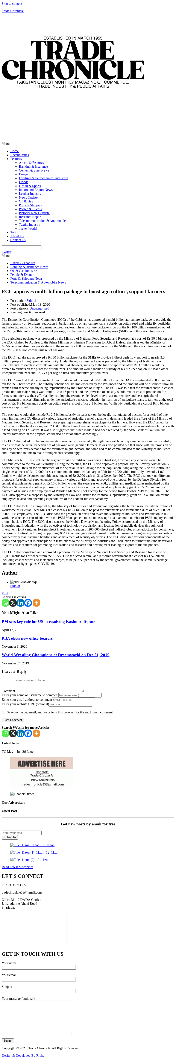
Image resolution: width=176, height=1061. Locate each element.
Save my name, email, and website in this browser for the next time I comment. (60, 712)
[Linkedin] (20, 603)
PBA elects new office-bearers (27, 638)
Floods (23, 182)
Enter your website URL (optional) (25, 704)
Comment (8, 691)
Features (16, 159)
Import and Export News (36, 190)
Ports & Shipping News (26, 278)
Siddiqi (31, 300)
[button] (88, 144)
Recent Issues (19, 155)
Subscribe (10, 837)
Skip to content (12, 3)
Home (14, 151)
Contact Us (18, 240)
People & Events (30, 209)
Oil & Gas (26, 201)
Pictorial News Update (34, 213)
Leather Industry (30, 193)
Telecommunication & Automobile (42, 220)
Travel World (28, 228)
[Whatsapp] (5, 603)
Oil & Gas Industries (24, 271)
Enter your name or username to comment (30, 695)
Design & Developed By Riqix (23, 1055)
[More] (36, 603)
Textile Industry (29, 224)
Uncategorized (39, 308)
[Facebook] (28, 603)
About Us (17, 236)
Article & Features (31, 162)
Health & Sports (30, 186)
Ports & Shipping (30, 205)
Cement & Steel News (34, 170)
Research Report (30, 217)
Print (5, 593)
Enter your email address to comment (27, 699)
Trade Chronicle (13, 11)
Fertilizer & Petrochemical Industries (43, 178)
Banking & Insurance (33, 166)
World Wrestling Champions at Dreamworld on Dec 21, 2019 (55, 655)
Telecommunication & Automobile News (38, 282)
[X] (13, 603)
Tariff (14, 232)
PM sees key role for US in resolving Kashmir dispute (48, 621)
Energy (24, 174)
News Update (28, 197)
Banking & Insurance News (29, 267)
